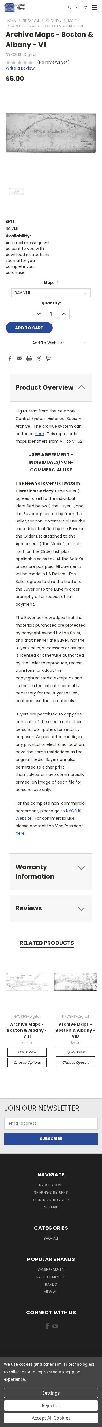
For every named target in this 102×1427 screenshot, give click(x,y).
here (39, 434)
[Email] (19, 358)
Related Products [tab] (47, 943)
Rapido (51, 1284)
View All (51, 1291)
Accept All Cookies (51, 1418)
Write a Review (20, 68)
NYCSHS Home (51, 1185)
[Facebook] (10, 358)
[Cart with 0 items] (85, 7)
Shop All (51, 1238)
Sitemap (51, 1207)
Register (61, 1199)
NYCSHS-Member (51, 1277)
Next (95, 986)
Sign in (39, 1199)
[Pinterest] (48, 358)
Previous (6, 986)
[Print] (29, 358)
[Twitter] (39, 358)
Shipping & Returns (51, 1192)
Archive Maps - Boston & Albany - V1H (27, 1030)
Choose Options (27, 1062)
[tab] (51, 387)
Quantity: (51, 303)
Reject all (51, 1405)
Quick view (27, 1052)
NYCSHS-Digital (51, 1269)
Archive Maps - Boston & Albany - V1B (75, 1030)
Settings (51, 1393)
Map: (51, 282)
